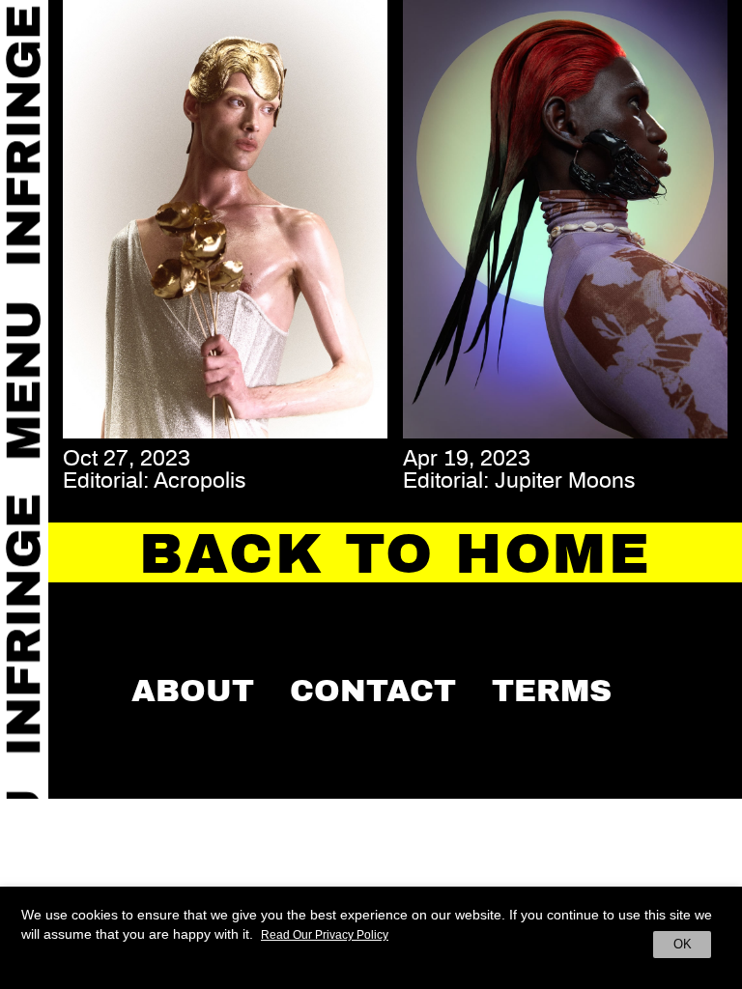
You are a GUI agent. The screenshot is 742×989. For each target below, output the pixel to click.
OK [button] (682, 944)
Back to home (395, 554)
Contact (373, 690)
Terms (552, 690)
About (192, 690)
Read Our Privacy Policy (324, 935)
